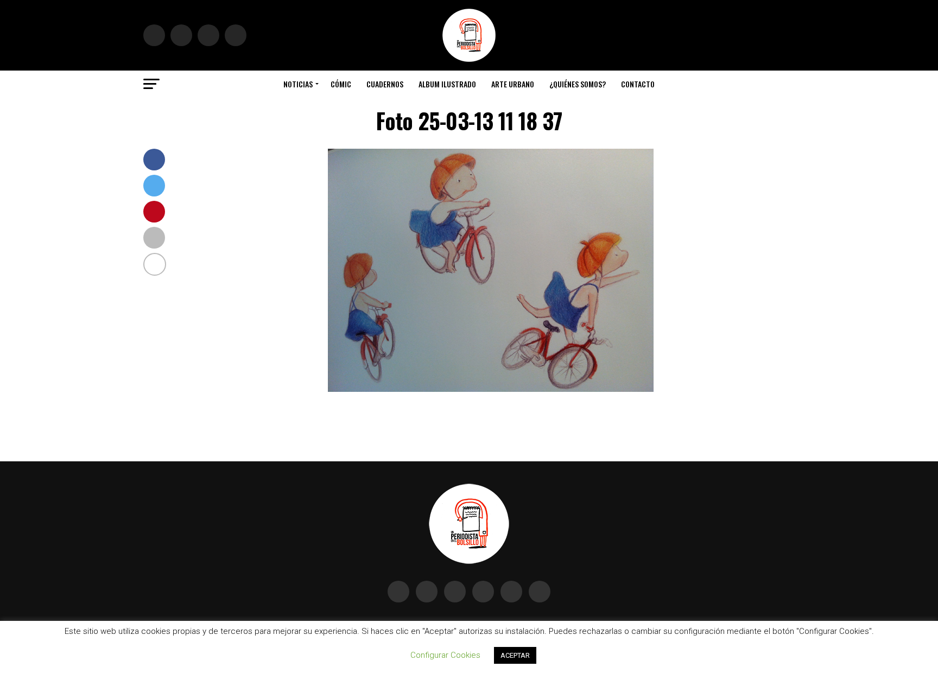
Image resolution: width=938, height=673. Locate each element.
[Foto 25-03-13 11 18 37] (491, 389)
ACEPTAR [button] (515, 655)
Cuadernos (384, 84)
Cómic (341, 84)
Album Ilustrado (447, 84)
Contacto (638, 84)
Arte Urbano (512, 84)
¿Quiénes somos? (577, 84)
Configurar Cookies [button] (445, 655)
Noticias (298, 84)
